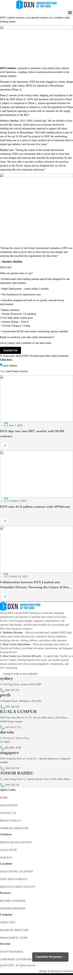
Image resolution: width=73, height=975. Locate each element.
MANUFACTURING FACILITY (17, 886)
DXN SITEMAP (9, 805)
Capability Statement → (50, 956)
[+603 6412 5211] (2, 728)
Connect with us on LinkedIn (20, 673)
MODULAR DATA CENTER (15, 842)
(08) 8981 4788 (12, 747)
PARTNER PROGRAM (12, 908)
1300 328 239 (11, 690)
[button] (70, 12)
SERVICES (6, 857)
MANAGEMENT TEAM (13, 937)
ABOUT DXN (7, 922)
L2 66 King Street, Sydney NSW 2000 (20, 684)
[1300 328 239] (2, 691)
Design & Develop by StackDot (56, 971)
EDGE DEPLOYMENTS (13, 879)
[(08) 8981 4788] (2, 749)
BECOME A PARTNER (12, 900)
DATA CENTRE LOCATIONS (16, 871)
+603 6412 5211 (13, 727)
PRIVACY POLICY (10, 820)
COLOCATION (8, 850)
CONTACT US (8, 813)
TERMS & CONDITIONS (14, 828)
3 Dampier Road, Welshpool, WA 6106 (20, 701)
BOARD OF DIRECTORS (14, 930)
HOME (4, 797)
